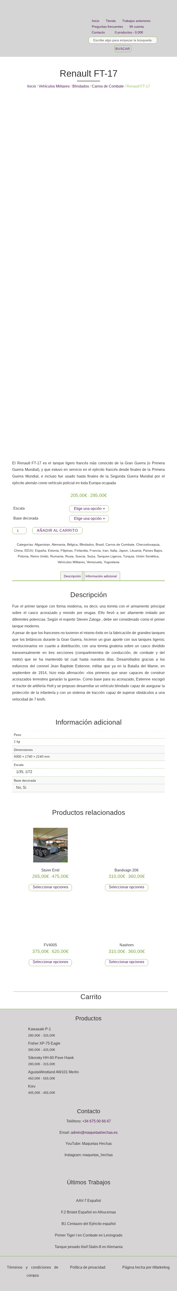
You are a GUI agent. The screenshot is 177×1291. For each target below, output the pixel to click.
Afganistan (42, 544)
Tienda (111, 21)
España (40, 550)
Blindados (80, 86)
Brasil (100, 544)
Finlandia (81, 550)
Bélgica (72, 544)
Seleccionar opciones (50, 887)
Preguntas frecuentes (107, 26)
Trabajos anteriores (136, 21)
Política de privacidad (87, 1267)
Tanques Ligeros (109, 556)
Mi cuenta (137, 26)
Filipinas (67, 550)
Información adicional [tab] (101, 576)
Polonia (23, 556)
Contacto (98, 32)
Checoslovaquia (147, 544)
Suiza (91, 556)
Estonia (53, 550)
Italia (113, 550)
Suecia (80, 556)
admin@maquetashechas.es (94, 1132)
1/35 (19, 772)
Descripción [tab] (72, 576)
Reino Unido (39, 556)
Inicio (95, 21)
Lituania (135, 550)
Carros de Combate (108, 86)
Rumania (56, 556)
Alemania (58, 544)
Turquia (128, 556)
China (18, 550)
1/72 (28, 772)
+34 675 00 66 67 (96, 1121)
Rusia (69, 556)
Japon (123, 550)
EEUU (28, 550)
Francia (95, 550)
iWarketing (161, 1267)
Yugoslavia (111, 562)
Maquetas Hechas (97, 1144)
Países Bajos (152, 550)
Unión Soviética (147, 556)
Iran (105, 550)
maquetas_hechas (98, 1155)
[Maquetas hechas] (50, 28)
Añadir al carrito (57, 530)
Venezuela (94, 562)
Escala (19, 508)
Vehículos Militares (54, 86)
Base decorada (25, 518)
